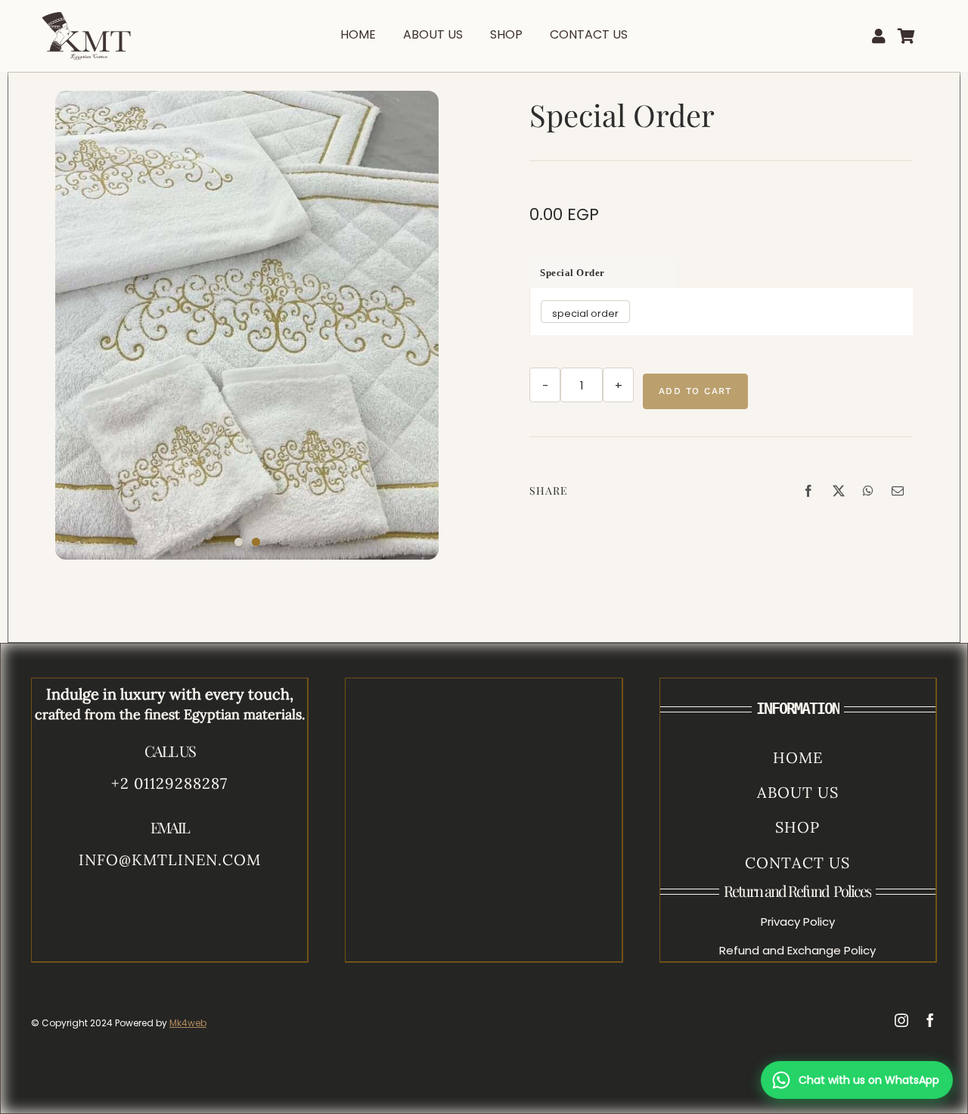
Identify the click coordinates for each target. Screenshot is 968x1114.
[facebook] (930, 1020)
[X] (839, 491)
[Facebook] (808, 491)
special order (572, 272)
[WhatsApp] (868, 491)
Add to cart (695, 391)
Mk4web (187, 1022)
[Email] (898, 491)
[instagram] (901, 1020)
